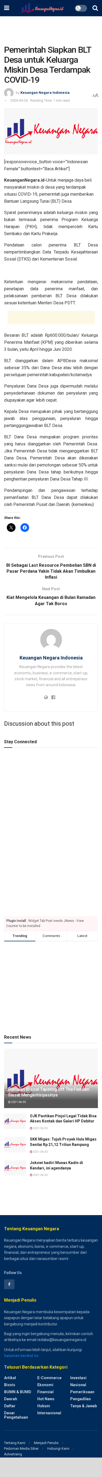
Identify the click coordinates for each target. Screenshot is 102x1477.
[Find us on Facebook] (9, 1284)
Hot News (45, 1399)
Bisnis (9, 1385)
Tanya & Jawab (83, 1406)
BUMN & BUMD (17, 1392)
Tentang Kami (14, 1443)
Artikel (10, 1378)
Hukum (43, 1406)
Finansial (45, 1392)
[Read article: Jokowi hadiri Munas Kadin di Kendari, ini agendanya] (15, 1168)
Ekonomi (45, 1385)
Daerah (10, 1399)
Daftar (10, 1406)
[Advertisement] (51, 28)
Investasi (78, 1378)
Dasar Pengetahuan (16, 1415)
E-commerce (49, 1378)
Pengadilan (80, 1399)
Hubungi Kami (58, 1448)
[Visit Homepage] (42, 8)
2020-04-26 (19, 100)
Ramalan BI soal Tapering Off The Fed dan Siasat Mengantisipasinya (48, 1092)
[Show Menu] (6, 8)
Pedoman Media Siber (21, 1448)
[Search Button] (95, 8)
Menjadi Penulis (46, 1443)
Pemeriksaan (82, 1392)
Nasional (78, 1385)
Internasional (49, 1413)
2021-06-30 (18, 1102)
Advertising (13, 1454)
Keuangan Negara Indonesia (45, 93)
